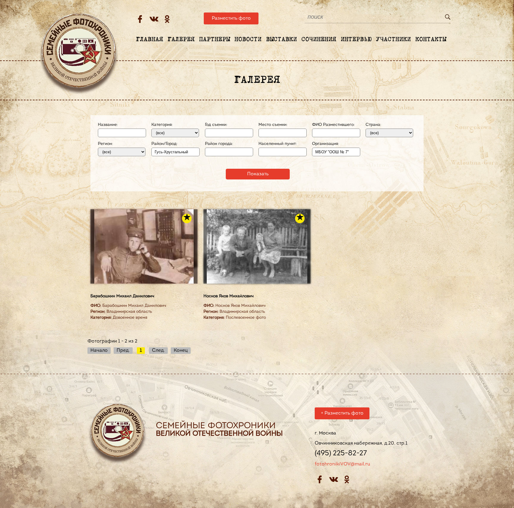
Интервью (356, 39)
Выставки (281, 39)
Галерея (181, 39)
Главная (149, 39)
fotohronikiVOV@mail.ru (342, 464)
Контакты (430, 39)
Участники (393, 39)
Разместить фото (231, 18)
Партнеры (214, 39)
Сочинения (318, 39)
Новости (247, 39)
